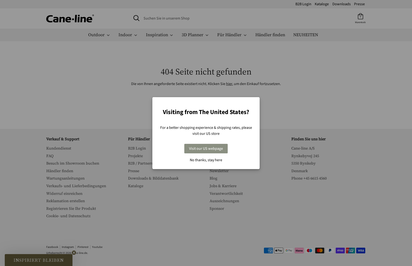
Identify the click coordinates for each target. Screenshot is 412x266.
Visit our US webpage (206, 148)
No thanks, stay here (206, 160)
